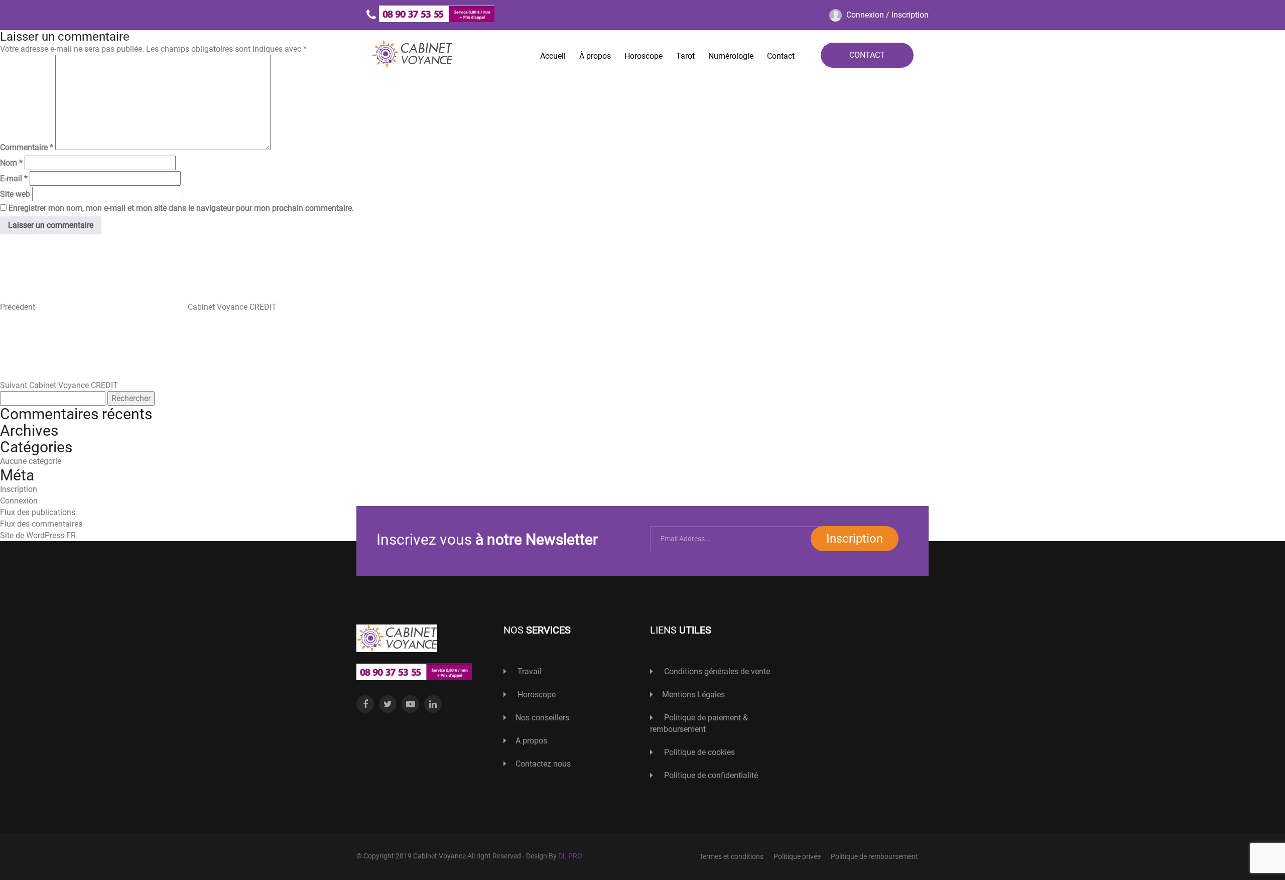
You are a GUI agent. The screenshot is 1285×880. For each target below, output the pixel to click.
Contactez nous (543, 764)
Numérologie (730, 56)
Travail (529, 671)
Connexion (19, 501)
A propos (531, 740)
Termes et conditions (731, 856)
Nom (11, 163)
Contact (781, 56)
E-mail (14, 178)
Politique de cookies (698, 752)
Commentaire (26, 147)
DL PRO (570, 856)
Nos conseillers (542, 717)
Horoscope (643, 56)
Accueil (553, 56)
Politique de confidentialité (710, 775)
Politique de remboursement (874, 856)
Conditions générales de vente (716, 671)
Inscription (18, 489)
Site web (15, 194)
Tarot (685, 56)
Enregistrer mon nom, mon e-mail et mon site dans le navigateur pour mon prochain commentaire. (181, 208)
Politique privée (797, 856)
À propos (595, 56)
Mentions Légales (693, 694)
